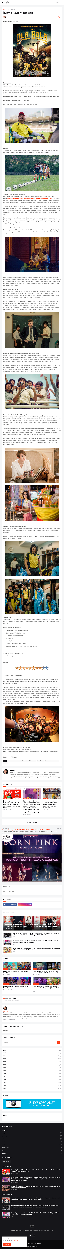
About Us (30, 1243)
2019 (32, 1070)
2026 (32, 1050)
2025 (32, 1053)
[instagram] (33, 1235)
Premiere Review (54, 760)
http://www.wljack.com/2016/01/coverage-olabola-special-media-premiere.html (29, 198)
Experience (32, 1136)
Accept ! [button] (7, 1244)
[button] (2, 2)
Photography (32, 1147)
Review (5, 763)
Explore (32, 1139)
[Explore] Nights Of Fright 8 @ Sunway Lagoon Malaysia (15, 987)
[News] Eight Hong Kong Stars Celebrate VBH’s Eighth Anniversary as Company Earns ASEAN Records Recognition (52, 804)
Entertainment (12, 9)
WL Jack (12, 770)
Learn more (15, 1240)
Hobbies (32, 1142)
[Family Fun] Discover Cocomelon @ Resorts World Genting (15, 972)
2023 (32, 1059)
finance (32, 1153)
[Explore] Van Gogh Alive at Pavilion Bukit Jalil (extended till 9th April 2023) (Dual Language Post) (46, 972)
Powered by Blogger (10, 998)
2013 (32, 1088)
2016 (32, 1079)
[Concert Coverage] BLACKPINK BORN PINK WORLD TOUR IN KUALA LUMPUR (26, 830)
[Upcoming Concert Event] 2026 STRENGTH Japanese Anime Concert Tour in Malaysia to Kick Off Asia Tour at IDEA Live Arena (36, 949)
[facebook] (30, 1235)
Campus (32, 1130)
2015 (32, 1082)
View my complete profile (9, 1019)
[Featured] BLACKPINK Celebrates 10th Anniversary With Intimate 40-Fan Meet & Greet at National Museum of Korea (35, 1186)
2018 (32, 1073)
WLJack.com (35, 1246)
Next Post (58, 828)
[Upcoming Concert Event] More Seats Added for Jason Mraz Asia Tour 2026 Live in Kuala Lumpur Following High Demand (11, 804)
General (17, 760)
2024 (32, 1056)
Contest (32, 1133)
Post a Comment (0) (32, 822)
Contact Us (38, 1243)
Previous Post (6, 828)
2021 (32, 1065)
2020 (32, 1067)
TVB (32, 1150)
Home (4, 9)
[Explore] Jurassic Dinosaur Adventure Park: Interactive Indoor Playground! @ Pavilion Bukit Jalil (46, 988)
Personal (47, 760)
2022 (32, 1062)
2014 (32, 1085)
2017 (32, 1076)
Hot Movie (22, 760)
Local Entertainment (31, 760)
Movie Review (40, 760)
